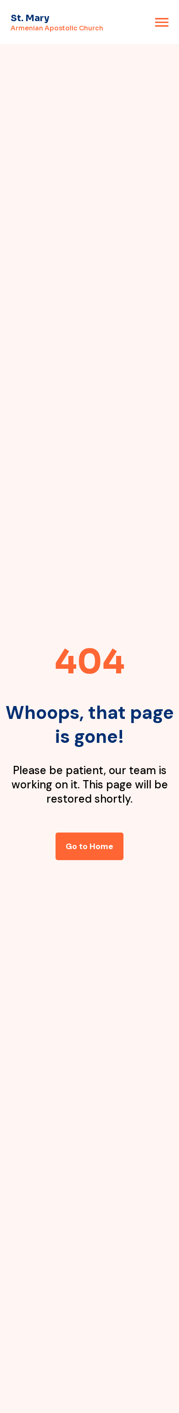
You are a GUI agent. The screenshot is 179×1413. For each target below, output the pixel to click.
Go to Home (89, 846)
